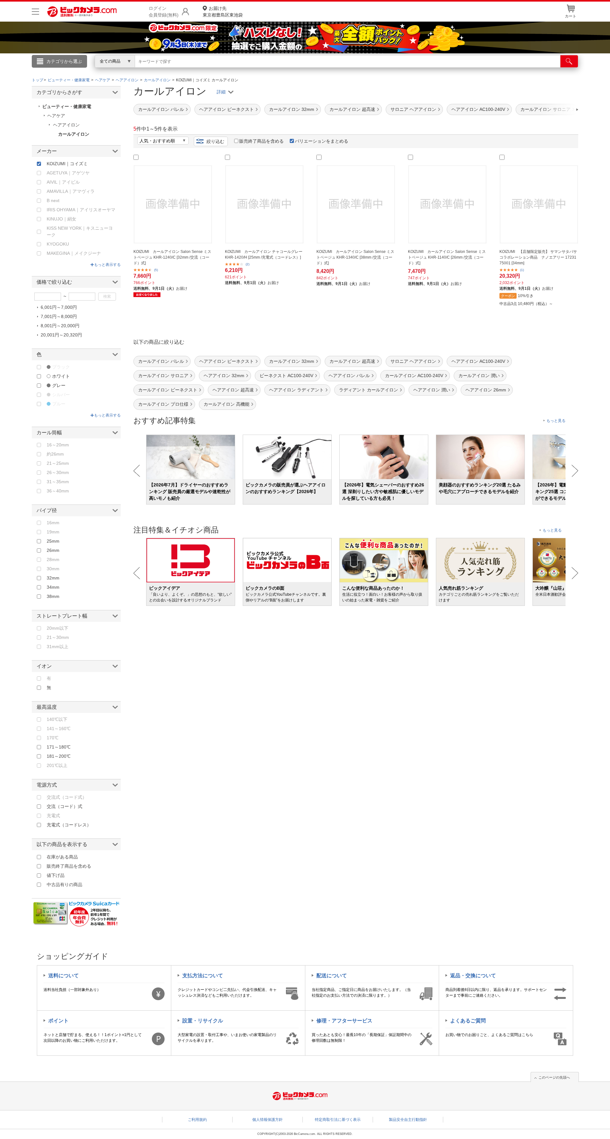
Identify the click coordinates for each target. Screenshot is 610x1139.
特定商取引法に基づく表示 (338, 1119)
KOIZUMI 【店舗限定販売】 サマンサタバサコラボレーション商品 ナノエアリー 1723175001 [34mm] (538, 257)
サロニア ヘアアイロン (413, 109)
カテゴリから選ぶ (64, 61)
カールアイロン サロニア (163, 375)
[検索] (569, 61)
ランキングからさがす (279, 70)
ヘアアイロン (66, 124)
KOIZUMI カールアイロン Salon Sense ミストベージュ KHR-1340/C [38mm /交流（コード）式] (355, 257)
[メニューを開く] (35, 11)
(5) (156, 270)
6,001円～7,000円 (59, 307)
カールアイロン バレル (161, 109)
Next (575, 471)
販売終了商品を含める (261, 141)
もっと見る (556, 420)
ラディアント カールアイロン (368, 389)
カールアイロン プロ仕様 (163, 404)
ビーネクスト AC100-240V (286, 375)
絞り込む (215, 141)
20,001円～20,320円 (61, 334)
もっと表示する (107, 264)
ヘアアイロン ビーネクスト (226, 109)
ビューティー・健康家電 (66, 106)
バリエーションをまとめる (321, 141)
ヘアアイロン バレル (349, 375)
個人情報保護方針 (267, 1119)
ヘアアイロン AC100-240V (478, 109)
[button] (559, 110)
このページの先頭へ (554, 1077)
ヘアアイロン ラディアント (296, 389)
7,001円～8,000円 (59, 316)
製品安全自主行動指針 (408, 1119)
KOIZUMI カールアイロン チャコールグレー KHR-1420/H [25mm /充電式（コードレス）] (263, 254)
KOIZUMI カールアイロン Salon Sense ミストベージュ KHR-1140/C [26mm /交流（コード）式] (447, 257)
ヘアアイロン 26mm (485, 389)
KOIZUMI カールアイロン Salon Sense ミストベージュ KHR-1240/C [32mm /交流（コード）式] (172, 257)
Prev (136, 471)
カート (570, 16)
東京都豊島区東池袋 (223, 11)
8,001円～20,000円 (60, 325)
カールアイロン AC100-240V (414, 375)
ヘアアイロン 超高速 (233, 389)
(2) (247, 264)
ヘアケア (56, 115)
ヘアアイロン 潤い (431, 389)
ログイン (168, 71)
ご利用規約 (197, 1119)
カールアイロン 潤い (479, 375)
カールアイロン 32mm (291, 109)
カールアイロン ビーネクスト (167, 389)
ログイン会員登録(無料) (164, 11)
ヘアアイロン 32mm (224, 375)
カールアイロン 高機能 (226, 404)
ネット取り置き (387, 70)
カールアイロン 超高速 (352, 109)
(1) (522, 270)
